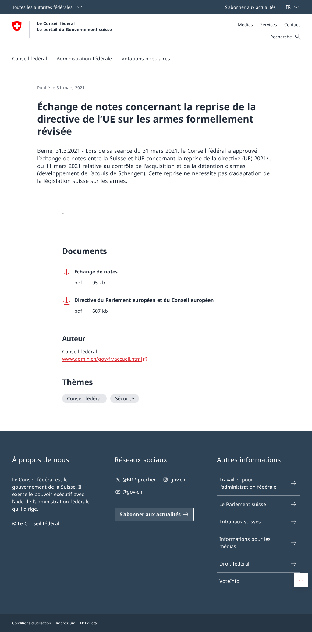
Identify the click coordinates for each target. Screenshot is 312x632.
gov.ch (177, 479)
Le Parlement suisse (242, 504)
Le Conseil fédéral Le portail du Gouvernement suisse (74, 26)
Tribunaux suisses (240, 521)
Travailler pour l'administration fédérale (247, 483)
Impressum (65, 623)
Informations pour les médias (245, 543)
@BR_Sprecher (139, 479)
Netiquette (89, 623)
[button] (29, 58)
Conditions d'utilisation (31, 623)
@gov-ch (132, 491)
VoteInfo (229, 581)
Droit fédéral (234, 563)
